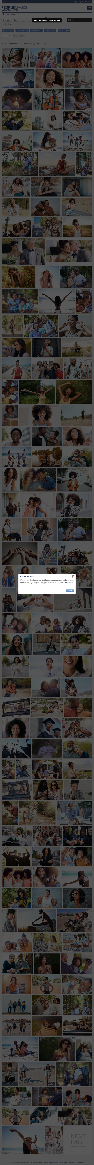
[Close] (73, 576)
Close (70, 590)
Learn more (68, 582)
